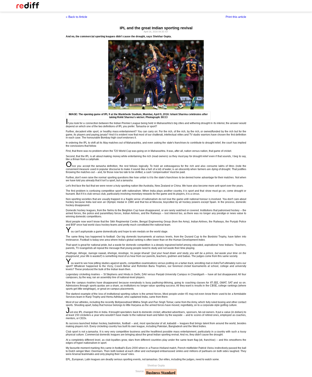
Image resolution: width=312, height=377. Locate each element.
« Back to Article (76, 16)
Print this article (236, 16)
